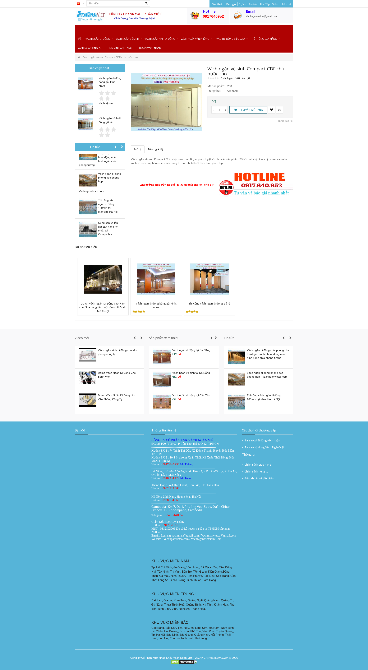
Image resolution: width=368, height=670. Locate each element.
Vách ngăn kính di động (160, 38)
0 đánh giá (226, 78)
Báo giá (231, 4)
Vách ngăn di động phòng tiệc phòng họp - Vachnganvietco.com (100, 182)
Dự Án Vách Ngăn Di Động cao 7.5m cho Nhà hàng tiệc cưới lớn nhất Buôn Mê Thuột (103, 307)
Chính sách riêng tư (256, 471)
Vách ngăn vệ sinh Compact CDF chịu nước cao (110, 57)
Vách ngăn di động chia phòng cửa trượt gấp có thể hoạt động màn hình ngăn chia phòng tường (268, 354)
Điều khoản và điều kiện (259, 478)
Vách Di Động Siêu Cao (230, 38)
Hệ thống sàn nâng (264, 38)
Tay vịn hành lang (120, 48)
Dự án (242, 4)
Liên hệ (286, 4)
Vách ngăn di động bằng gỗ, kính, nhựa (110, 82)
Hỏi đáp (265, 4)
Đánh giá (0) (155, 149)
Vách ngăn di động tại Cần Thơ (191, 395)
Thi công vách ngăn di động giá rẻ (209, 303)
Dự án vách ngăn (150, 48)
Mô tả (137, 149)
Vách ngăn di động (97, 38)
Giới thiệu (217, 4)
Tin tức (253, 4)
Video (275, 4)
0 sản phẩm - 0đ (291, 29)
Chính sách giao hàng (258, 464)
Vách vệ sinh (106, 103)
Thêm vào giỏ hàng (250, 110)
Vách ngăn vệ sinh (127, 38)
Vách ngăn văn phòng (195, 38)
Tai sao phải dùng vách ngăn (262, 440)
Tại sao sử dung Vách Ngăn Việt (264, 447)
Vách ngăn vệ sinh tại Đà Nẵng (191, 372)
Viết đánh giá (243, 78)
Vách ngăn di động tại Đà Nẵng (191, 350)
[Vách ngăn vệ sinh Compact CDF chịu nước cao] (166, 101)
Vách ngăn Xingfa (89, 48)
